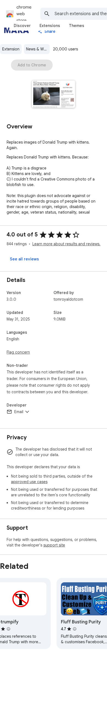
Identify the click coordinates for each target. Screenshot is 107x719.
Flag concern (18, 352)
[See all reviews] (24, 259)
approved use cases (29, 481)
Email (18, 411)
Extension (10, 49)
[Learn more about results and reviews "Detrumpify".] (8, 628)
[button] (54, 94)
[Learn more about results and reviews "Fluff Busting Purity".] (74, 628)
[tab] (22, 26)
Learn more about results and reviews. (66, 243)
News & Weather (38, 49)
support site (54, 545)
